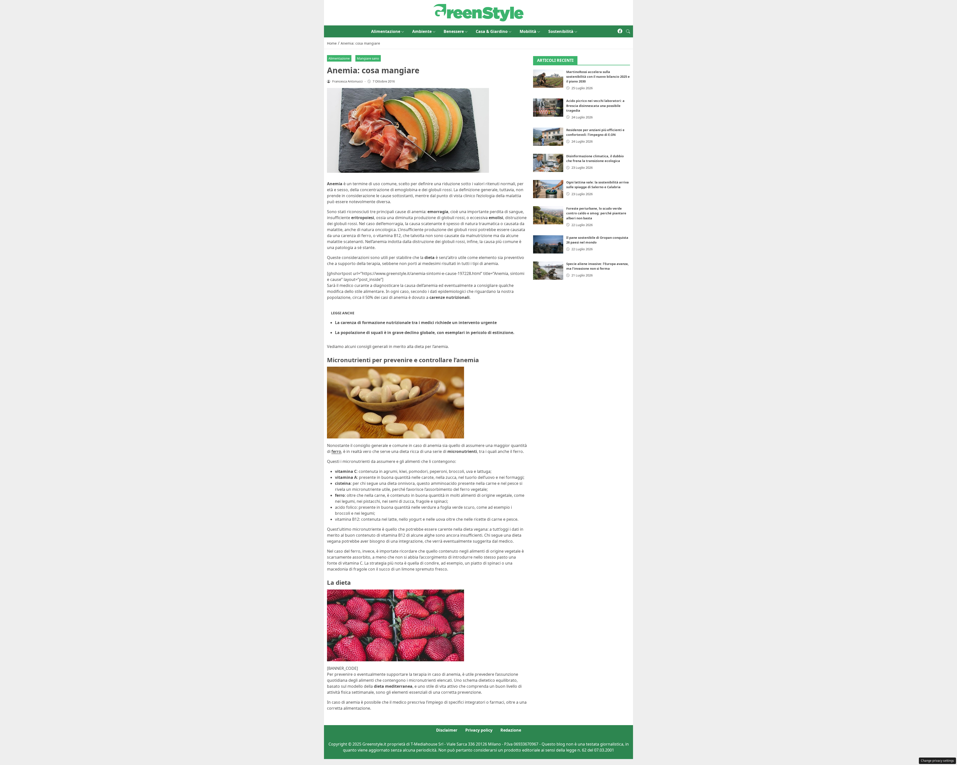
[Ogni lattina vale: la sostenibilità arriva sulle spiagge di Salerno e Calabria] (548, 189)
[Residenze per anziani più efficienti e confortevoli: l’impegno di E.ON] (548, 137)
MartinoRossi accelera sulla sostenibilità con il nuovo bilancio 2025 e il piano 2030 (598, 77)
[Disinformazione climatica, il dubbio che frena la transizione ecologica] (548, 163)
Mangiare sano (368, 58)
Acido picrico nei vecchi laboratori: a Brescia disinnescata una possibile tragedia (595, 105)
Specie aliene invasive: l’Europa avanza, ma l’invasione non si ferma (597, 266)
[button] (628, 31)
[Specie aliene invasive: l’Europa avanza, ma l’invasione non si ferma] (548, 270)
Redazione (510, 730)
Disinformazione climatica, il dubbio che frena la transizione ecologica (595, 158)
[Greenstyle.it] (478, 12)
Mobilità (528, 31)
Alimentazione (385, 31)
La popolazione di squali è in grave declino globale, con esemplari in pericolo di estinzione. (424, 332)
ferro (336, 451)
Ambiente (422, 31)
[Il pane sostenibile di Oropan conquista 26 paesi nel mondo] (548, 244)
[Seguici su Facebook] (620, 31)
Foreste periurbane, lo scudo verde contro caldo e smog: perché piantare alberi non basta (596, 213)
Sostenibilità (560, 31)
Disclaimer (446, 730)
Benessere (454, 31)
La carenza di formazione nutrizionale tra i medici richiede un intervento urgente (416, 322)
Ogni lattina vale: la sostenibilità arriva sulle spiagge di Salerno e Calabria (597, 184)
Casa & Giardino (492, 31)
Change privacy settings (937, 761)
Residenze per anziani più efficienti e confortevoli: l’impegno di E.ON (595, 132)
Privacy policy (478, 730)
